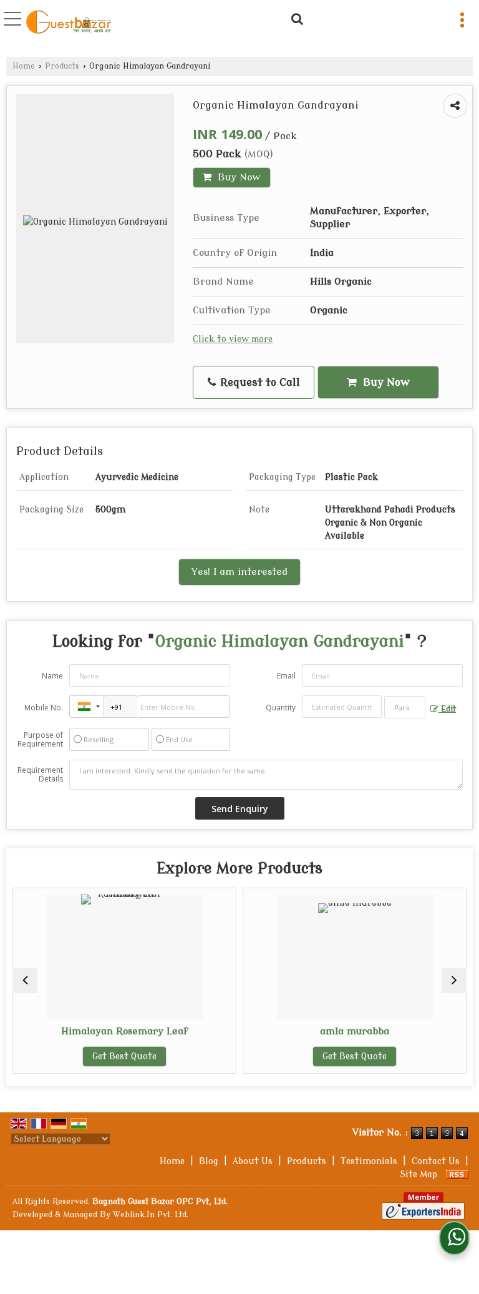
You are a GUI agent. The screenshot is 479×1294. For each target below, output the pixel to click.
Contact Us (436, 1161)
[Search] (295, 17)
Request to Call (258, 382)
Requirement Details (40, 774)
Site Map (418, 1174)
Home (23, 66)
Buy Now (238, 177)
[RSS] (457, 1174)
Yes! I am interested (239, 571)
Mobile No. (43, 707)
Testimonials (369, 1161)
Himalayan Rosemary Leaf (99, 1031)
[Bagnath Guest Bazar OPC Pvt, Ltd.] (68, 23)
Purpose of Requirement (40, 739)
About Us (253, 1161)
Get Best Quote (99, 1056)
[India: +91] (86, 706)
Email (286, 675)
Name (52, 675)
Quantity (281, 707)
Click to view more (233, 339)
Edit (447, 709)
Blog (208, 1161)
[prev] (24, 980)
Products (62, 66)
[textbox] (404, 707)
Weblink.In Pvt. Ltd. (150, 1214)
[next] (454, 980)
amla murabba (329, 1031)
